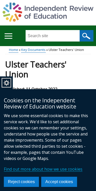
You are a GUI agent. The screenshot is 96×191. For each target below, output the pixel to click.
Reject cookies (21, 182)
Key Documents (33, 49)
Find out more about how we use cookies (43, 169)
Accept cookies (59, 182)
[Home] (48, 13)
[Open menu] (8, 36)
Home (13, 49)
